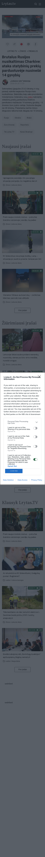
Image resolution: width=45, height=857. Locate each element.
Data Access (22, 480)
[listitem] (22, 422)
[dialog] (22, 428)
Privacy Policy (36, 480)
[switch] (35, 428)
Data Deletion (8, 480)
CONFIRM (14, 471)
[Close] (40, 377)
